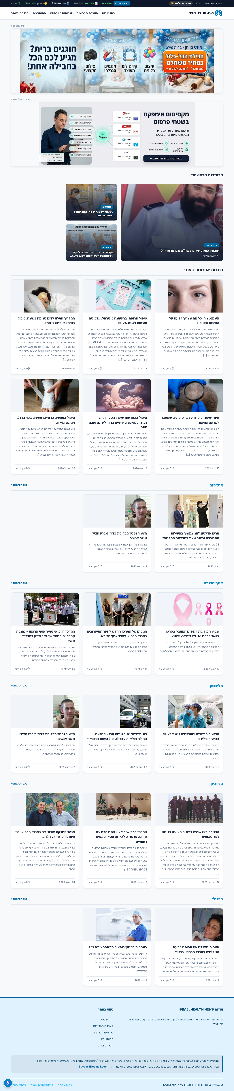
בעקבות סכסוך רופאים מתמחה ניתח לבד (117, 947)
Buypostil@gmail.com (93, 1066)
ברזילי (217, 899)
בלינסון (216, 685)
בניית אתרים (65, 1085)
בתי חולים (108, 13)
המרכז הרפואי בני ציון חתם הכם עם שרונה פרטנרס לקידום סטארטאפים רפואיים (121, 837)
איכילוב (216, 485)
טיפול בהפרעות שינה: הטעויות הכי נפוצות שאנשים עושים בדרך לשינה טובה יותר (118, 422)
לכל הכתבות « (19, 484)
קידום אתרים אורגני (41, 1085)
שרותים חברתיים (61, 13)
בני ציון (217, 783)
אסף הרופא (213, 583)
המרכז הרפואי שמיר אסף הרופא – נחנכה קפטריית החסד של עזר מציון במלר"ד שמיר (45, 636)
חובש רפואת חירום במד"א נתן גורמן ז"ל (190, 251)
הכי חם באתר (20, 13)
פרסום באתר (18, 1085)
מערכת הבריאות (87, 13)
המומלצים (39, 13)
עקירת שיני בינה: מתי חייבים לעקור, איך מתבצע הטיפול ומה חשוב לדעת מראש (92, 256)
